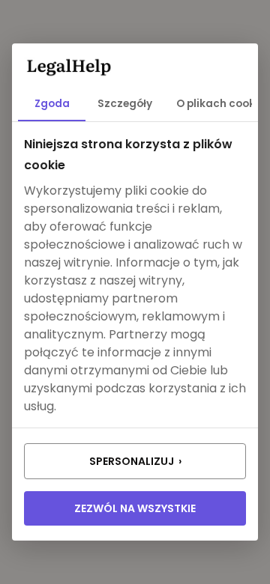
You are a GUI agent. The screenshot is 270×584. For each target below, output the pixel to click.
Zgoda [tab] (52, 104)
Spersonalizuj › (135, 461)
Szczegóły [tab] (125, 104)
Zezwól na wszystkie (135, 508)
